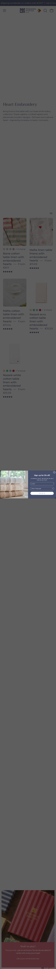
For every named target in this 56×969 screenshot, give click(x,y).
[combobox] (41, 488)
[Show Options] (52, 488)
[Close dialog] (54, 472)
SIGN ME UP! (42, 493)
